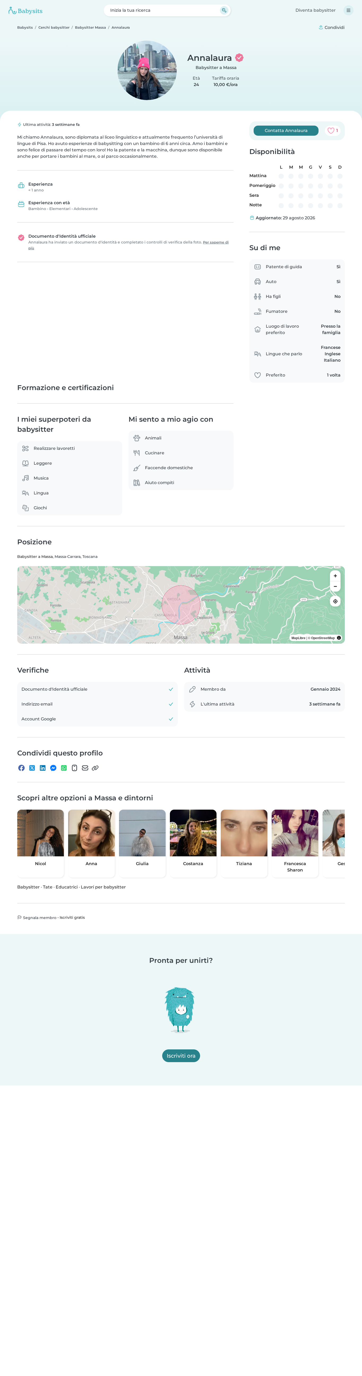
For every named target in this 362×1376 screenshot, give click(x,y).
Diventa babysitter (315, 10)
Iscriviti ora (181, 1056)
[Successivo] (343, 842)
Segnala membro (39, 917)
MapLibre (299, 637)
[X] (32, 767)
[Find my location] (335, 601)
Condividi (334, 27)
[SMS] (74, 767)
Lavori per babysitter (103, 886)
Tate (47, 886)
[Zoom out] (335, 586)
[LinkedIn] (42, 767)
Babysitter (28, 886)
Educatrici (67, 886)
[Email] (85, 767)
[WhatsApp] (64, 767)
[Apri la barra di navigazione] (348, 10)
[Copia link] (95, 767)
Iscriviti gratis (72, 917)
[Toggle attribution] (339, 638)
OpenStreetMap (323, 637)
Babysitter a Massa (216, 67)
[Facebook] (21, 767)
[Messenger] (53, 767)
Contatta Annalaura (286, 130)
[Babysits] (25, 10)
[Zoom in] (335, 575)
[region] (181, 605)
